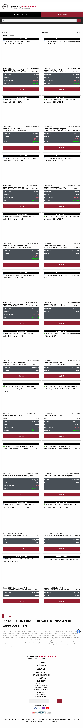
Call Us (21, 89)
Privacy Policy (28, 719)
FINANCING (40, 672)
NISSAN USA (41, 678)
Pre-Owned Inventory (40, 686)
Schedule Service (40, 696)
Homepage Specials (40, 688)
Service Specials (41, 694)
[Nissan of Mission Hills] (19, 7)
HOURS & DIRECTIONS (41, 675)
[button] (79, 631)
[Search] (79, 20)
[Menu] (78, 6)
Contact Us (6, 719)
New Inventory (40, 684)
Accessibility (17, 719)
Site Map (39, 719)
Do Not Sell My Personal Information (57, 719)
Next (11, 616)
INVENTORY (40, 681)
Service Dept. (41, 692)
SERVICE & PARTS (41, 690)
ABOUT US (41, 669)
